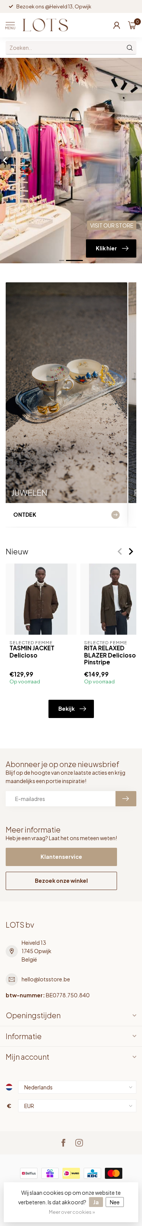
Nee (115, 1202)
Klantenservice (61, 856)
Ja (96, 1202)
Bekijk (66, 708)
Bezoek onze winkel (61, 880)
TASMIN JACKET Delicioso (32, 651)
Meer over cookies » (72, 1212)
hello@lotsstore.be (46, 979)
